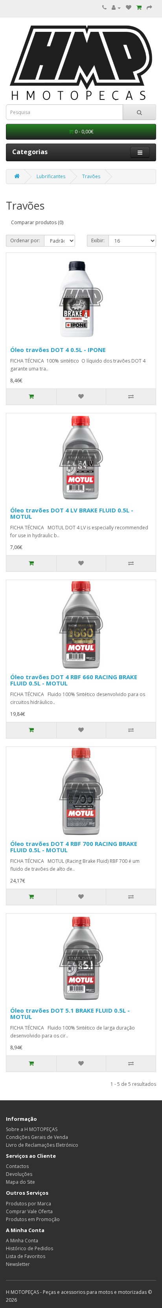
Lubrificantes (51, 176)
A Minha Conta (22, 1240)
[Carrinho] (139, 7)
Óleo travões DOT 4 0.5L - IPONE (58, 350)
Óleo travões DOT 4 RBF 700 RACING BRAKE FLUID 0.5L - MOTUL (73, 847)
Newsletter (18, 1264)
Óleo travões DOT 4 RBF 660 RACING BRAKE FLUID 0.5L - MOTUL (73, 680)
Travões (91, 176)
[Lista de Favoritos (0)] (128, 7)
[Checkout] (149, 7)
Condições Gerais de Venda (37, 1137)
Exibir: (98, 240)
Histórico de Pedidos (29, 1248)
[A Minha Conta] (116, 7)
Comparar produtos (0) (37, 222)
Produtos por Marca (28, 1203)
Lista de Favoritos (25, 1256)
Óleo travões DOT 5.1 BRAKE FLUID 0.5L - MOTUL (70, 1013)
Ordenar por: (25, 240)
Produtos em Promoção (33, 1219)
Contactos (17, 1166)
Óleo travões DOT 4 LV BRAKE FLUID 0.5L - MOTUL (71, 513)
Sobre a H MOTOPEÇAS (31, 1129)
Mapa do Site (20, 1182)
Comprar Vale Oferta (29, 1211)
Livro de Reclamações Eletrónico (42, 1145)
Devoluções (19, 1174)
